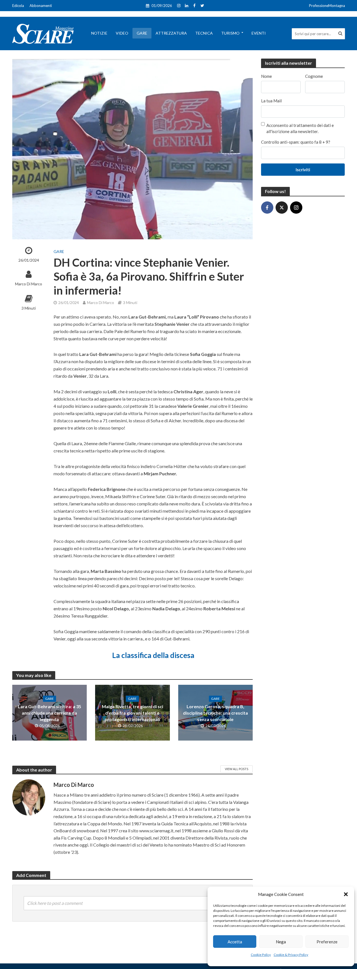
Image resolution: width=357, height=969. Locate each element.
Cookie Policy (261, 955)
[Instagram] (296, 207)
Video (122, 33)
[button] (346, 894)
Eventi (259, 33)
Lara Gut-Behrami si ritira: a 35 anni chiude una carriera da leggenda (49, 713)
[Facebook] (267, 207)
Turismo (230, 33)
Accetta (235, 941)
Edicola (18, 5)
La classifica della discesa (153, 655)
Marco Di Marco (28, 283)
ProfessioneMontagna (327, 5)
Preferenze (327, 941)
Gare (142, 33)
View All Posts (236, 769)
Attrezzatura (171, 33)
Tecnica (204, 33)
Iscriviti (303, 169)
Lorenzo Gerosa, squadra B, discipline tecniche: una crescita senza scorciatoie (215, 713)
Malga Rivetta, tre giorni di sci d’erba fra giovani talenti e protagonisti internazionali (132, 713)
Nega (281, 941)
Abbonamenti (41, 5)
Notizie (99, 33)
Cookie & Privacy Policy (291, 955)
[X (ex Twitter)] (282, 207)
